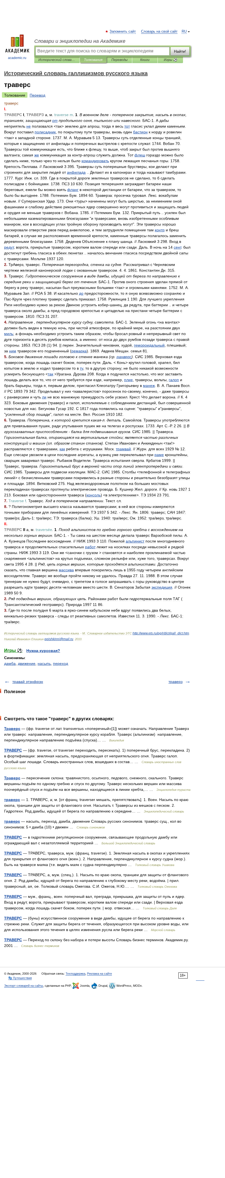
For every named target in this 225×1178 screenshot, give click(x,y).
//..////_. (161, 633)
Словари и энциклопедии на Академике (79, 41)
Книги (145, 60)
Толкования (93, 60)
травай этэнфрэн (27, 681)
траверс (12, 799)
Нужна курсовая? (43, 650)
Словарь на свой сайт (159, 31)
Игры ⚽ (170, 60)
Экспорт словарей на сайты (23, 985)
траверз (175, 681)
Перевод (37, 95)
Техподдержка (75, 973)
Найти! (180, 51)
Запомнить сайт (123, 31)
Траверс (12, 728)
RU (184, 31)
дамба (10, 663)
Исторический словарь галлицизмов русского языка (56, 60)
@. (58, 639)
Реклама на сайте (99, 973)
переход (60, 663)
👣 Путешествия (20, 978)
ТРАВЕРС (13, 750)
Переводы (119, 60)
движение (26, 663)
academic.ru (17, 58)
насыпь (44, 663)
